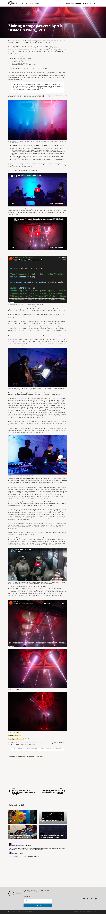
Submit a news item (92, 911)
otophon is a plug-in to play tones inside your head (53, 821)
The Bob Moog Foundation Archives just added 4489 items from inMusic (21, 836)
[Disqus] (37, 862)
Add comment (94, 34)
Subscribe (38, 905)
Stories (21, 3)
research (42, 756)
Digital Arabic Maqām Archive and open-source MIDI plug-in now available (52, 836)
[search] (95, 3)
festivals (20, 756)
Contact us (83, 911)
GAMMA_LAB (25, 756)
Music (31, 3)
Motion (37, 3)
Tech (27, 3)
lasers (30, 756)
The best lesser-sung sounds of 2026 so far (22, 822)
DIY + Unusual (12, 22)
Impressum (76, 911)
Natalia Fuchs (35, 756)
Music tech (26, 22)
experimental (14, 756)
